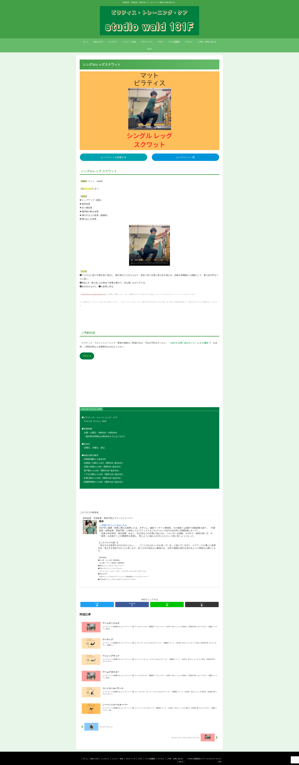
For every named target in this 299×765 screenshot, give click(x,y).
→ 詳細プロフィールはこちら (113, 525)
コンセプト (105, 759)
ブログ (140, 759)
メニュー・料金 (117, 759)
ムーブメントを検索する (113, 157)
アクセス (160, 759)
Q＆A (181, 762)
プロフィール (130, 759)
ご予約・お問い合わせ (174, 759)
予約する (87, 356)
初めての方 (94, 759)
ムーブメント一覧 (185, 157)
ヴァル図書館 (150, 759)
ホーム (85, 759)
